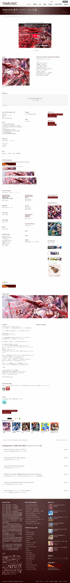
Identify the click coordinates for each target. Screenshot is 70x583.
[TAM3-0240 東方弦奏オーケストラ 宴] (50, 519)
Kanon (20, 557)
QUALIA (18, 559)
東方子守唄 (13, 570)
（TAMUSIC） (6, 192)
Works (50, 4)
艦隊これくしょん (15, 572)
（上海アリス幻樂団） (35, 241)
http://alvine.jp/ (8, 236)
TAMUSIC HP (28, 550)
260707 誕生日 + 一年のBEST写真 (32, 509)
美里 (7, 572)
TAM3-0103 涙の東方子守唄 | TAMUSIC (14, 457)
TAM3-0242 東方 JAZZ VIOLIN (31, 505)
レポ (16, 564)
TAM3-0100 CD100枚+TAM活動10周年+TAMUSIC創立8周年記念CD (15, 440)
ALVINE (6, 556)
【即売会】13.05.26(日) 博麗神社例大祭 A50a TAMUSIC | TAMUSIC (22, 474)
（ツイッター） (16, 192)
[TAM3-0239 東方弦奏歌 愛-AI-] (50, 525)
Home (37, 581)
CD (40, 4)
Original (9, 559)
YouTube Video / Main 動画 (31, 569)
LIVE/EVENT (58, 4)
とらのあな (4, 144)
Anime (10, 556)
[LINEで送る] (19, 418)
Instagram (28, 540)
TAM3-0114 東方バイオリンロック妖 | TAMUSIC (17, 490)
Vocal (8, 562)
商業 (3, 567)
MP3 (6, 559)
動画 (9, 566)
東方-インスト (16, 12)
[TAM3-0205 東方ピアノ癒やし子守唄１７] (50, 543)
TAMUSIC (9, 3)
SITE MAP (65, 581)
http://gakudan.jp (9, 237)
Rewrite (3, 560)
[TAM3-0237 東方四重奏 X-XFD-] (50, 537)
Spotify (27, 548)
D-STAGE (4, 146)
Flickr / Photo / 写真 (29, 538)
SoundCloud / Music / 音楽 (31, 546)
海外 (3, 572)
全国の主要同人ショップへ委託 (8, 140)
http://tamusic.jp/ (12, 284)
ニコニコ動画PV (35, 50)
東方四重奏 (6, 570)
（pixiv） (11, 86)
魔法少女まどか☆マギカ (10, 574)
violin (4, 562)
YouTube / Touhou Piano (30, 567)
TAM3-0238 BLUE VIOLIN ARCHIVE (32, 517)
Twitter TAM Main (29, 552)
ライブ (12, 564)
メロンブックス (5, 143)
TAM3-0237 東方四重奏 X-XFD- (32, 521)
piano (14, 559)
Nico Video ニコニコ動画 (30, 542)
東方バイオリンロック (26, 12)
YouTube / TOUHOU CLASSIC (31, 565)
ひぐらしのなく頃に (13, 562)
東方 (11, 567)
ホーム (29, 4)
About (66, 4)
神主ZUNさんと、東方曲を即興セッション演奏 (34, 511)
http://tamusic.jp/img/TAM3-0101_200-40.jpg (13, 166)
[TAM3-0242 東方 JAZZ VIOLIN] (50, 507)
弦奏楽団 (7, 567)
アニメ (18, 562)
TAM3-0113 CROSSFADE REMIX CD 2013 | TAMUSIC (19, 482)
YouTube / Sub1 (29, 560)
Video (44, 4)
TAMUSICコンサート (11, 560)
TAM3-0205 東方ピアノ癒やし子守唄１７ (33, 523)
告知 (19, 566)
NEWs (35, 4)
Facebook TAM (29, 536)
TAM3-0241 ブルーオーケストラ (32, 507)
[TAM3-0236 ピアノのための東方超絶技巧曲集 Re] (50, 549)
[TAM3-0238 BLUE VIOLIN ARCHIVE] (50, 531)
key (3, 559)
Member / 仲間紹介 (54, 581)
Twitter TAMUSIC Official (30, 556)
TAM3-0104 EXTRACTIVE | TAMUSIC (14, 466)
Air (3, 556)
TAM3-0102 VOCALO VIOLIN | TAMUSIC (15, 449)
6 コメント (65, 12)
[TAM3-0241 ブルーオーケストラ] (50, 513)
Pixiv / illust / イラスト (30, 544)
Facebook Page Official (30, 534)
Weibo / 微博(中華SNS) (30, 558)
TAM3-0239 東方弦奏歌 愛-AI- (31, 515)
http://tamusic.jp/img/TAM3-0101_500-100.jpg (14, 176)
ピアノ (6, 564)
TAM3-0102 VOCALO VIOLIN (62, 440)
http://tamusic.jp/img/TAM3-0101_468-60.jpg (13, 170)
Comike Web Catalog (30, 532)
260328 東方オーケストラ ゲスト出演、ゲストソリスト (36, 519)
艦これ (9, 572)
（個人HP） (11, 192)
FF (14, 557)
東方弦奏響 (19, 570)
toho (17, 560)
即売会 (14, 566)
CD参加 (18, 556)
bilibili (27, 530)
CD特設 (5, 558)
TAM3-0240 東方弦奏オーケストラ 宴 (33, 513)
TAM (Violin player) (56, 569)
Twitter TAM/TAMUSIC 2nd (31, 554)
